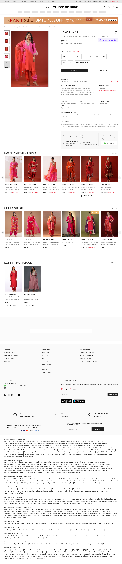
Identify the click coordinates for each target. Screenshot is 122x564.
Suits (40, 499)
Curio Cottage (8, 478)
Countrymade (33, 462)
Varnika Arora (43, 478)
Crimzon (103, 483)
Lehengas (7, 489)
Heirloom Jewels (9, 511)
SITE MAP (83, 367)
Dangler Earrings (22, 513)
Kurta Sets (21, 489)
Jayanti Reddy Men (43, 472)
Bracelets (26, 509)
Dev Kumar (92, 464)
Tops (74, 489)
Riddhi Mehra (22, 447)
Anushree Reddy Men (77, 466)
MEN (14, 1)
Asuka (24, 464)
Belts (95, 513)
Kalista (105, 443)
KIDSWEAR (33, 1)
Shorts (96, 499)
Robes (91, 499)
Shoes (85, 513)
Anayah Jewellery (64, 480)
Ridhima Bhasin (33, 447)
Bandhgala (58, 501)
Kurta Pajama (25, 501)
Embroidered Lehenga (33, 523)
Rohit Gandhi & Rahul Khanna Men (62, 470)
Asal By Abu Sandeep (68, 441)
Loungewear (93, 501)
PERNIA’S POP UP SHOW (11, 355)
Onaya (77, 443)
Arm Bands (100, 509)
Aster (97, 478)
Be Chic (6, 483)
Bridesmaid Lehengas (96, 489)
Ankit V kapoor (44, 462)
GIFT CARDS (45, 361)
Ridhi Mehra (50, 443)
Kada (80, 513)
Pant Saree (104, 491)
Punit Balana (87, 445)
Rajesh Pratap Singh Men (72, 462)
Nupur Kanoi (47, 445)
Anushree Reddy (54, 441)
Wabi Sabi (17, 464)
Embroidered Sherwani (56, 530)
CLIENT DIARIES (46, 372)
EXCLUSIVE (45, 355)
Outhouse (78, 478)
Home (6, 27)
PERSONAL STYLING (48, 367)
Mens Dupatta (67, 501)
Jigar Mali (72, 454)
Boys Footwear (99, 530)
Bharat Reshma (75, 464)
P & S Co (15, 535)
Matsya (6, 454)
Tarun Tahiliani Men (47, 466)
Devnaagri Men (8, 466)
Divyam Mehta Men (56, 462)
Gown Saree (96, 491)
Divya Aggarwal (18, 452)
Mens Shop (42, 503)
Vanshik (83, 462)
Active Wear (71, 503)
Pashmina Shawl (110, 515)
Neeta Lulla (61, 450)
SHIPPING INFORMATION (87, 352)
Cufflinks (113, 501)
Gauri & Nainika (86, 443)
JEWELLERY (23, 1)
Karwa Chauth (97, 544)
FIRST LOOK (51, 1)
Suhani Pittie (78, 483)
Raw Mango (8, 441)
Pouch (15, 515)
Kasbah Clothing (63, 468)
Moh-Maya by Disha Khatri (29, 478)
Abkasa (108, 466)
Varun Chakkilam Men (58, 472)
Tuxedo (43, 501)
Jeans (18, 501)
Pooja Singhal (27, 441)
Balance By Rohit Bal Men (27, 472)
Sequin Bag (92, 515)
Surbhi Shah (7, 452)
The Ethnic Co (57, 464)
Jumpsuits (47, 491)
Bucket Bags (58, 515)
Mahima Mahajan (23, 445)
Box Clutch (100, 515)
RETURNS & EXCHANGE (86, 355)
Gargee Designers (42, 468)
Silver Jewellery (107, 511)
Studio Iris (91, 454)
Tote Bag (74, 515)
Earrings (14, 509)
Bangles (37, 509)
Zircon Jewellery (57, 511)
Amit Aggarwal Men (33, 466)
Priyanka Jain (55, 452)
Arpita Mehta (100, 452)
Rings (31, 509)
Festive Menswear (53, 503)
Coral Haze (13, 483)
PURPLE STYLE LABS (9, 352)
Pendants (19, 511)
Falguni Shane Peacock (88, 441)
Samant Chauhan (109, 450)
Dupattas (63, 491)
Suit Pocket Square (75, 499)
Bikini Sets (28, 491)
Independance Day (19, 544)
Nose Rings (51, 509)
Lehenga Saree (86, 491)
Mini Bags (67, 515)
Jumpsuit (76, 501)
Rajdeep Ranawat (98, 445)
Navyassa (61, 535)
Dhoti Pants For (87, 523)
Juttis (100, 513)
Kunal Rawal (31, 464)
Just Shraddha (24, 480)
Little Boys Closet (51, 535)
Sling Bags (37, 515)
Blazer (73, 530)
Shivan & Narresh (68, 443)
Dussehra (52, 544)
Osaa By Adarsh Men (10, 443)
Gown (60, 489)
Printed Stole (22, 517)
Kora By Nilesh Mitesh (73, 472)
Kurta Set (54, 523)
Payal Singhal (111, 447)
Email (65, 389)
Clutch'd (71, 478)
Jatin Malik (65, 466)
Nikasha (46, 450)
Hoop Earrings (47, 513)
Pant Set (63, 503)
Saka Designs (8, 538)
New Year (106, 544)
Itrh (66, 454)
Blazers (107, 499)
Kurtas (35, 499)
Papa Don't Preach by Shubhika (62, 445)
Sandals (90, 513)
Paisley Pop (69, 483)
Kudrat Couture (75, 468)
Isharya (16, 478)
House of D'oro (35, 480)
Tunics (86, 489)
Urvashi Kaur (19, 456)
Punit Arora (20, 470)
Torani (12, 454)
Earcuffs (74, 509)
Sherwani (29, 499)
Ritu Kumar (42, 447)
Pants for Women (9, 491)
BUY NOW (74, 70)
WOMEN (8, 1)
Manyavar (58, 443)
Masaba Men (101, 468)
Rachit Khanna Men (91, 466)
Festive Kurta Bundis (31, 503)
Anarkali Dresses (69, 523)
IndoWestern (19, 503)
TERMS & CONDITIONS (86, 358)
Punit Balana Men (20, 466)
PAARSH (108, 468)
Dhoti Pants (107, 489)
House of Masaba (89, 452)
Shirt (77, 530)
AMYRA (32, 483)
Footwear (79, 503)
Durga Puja (72, 544)
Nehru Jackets (36, 530)
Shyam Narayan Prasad (32, 452)
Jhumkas (32, 513)
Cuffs (19, 509)
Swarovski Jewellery (44, 511)
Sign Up (97, 429)
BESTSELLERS (46, 352)
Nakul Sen (38, 445)
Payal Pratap (78, 445)
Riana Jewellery (52, 480)
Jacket (68, 530)
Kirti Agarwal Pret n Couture (34, 538)
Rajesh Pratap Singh (10, 447)
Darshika (84, 464)
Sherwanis (47, 489)
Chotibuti (30, 535)
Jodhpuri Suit (36, 501)
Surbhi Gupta (34, 454)
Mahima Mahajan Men (88, 468)
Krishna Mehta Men (103, 464)
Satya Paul (36, 441)
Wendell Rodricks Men (11, 472)
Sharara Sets (68, 489)
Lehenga (22, 523)
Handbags (8, 515)
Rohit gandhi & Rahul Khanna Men (98, 462)
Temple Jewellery (80, 511)
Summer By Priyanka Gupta (27, 443)
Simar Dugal (19, 454)
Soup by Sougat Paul (67, 452)
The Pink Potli (63, 478)
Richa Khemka (59, 454)
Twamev (38, 464)
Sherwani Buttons (9, 501)
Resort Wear (20, 491)
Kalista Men (52, 468)
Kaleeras (68, 509)
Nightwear (70, 491)
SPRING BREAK (102, 470)
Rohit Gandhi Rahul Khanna (23, 450)
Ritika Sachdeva (88, 483)
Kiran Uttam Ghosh (10, 445)
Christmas (80, 544)
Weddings (88, 544)
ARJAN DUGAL (18, 468)
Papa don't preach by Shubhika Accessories (50, 483)
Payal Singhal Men (9, 470)
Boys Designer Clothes (11, 530)
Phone (74, 389)
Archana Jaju (44, 454)
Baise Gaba (41, 443)
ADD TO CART (104, 70)
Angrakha (50, 501)
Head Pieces (82, 509)
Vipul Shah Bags (23, 483)
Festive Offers (18, 493)
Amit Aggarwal (71, 450)
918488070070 (113, 1)
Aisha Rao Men (8, 468)
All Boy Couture (18, 538)
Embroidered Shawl (10, 517)
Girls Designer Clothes (11, 523)
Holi (10, 544)
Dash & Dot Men (14, 462)
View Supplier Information (107, 90)
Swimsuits (55, 491)
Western (11, 503)
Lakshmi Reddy (39, 535)
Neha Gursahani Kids (100, 535)
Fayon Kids (7, 535)
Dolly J (78, 441)
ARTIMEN (101, 466)
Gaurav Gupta (8, 450)
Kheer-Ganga (47, 464)
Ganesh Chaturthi (61, 544)
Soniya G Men (92, 470)
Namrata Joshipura (83, 450)
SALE (43, 358)
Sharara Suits (45, 523)
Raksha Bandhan (34, 544)
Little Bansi (22, 535)
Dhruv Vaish (24, 462)
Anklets (108, 509)
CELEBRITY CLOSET (47, 364)
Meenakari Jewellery (29, 511)
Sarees (28, 489)
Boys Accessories (110, 530)
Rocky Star (101, 441)
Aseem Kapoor (29, 456)
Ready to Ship (8, 493)
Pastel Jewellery (69, 511)
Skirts (35, 491)
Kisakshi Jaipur (70, 32)
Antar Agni (44, 441)
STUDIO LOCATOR (9, 358)
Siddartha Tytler (89, 447)
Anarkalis (14, 489)
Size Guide (76, 51)
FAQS (81, 364)
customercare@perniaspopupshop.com (18, 388)
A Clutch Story (93, 480)
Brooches (90, 503)
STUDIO (41, 1)
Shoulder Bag (82, 515)
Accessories (84, 501)
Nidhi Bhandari (104, 480)
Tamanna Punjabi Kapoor (104, 454)
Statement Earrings (10, 513)
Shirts (23, 499)
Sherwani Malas (104, 501)
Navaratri (44, 544)
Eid (27, 544)
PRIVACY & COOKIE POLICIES (88, 361)
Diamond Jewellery (94, 511)
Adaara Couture (81, 454)
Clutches (114, 513)
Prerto (97, 483)
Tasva (6, 462)
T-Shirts (101, 499)
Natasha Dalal (17, 441)
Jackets (40, 491)
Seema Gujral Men (80, 470)
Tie (85, 503)
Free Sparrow (87, 535)
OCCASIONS (45, 370)
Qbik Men (58, 466)
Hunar (102, 478)
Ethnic (6, 503)
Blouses (77, 491)
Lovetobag (74, 480)
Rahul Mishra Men (30, 470)
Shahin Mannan (9, 456)
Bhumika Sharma (96, 450)
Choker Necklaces (59, 513)
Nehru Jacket (15, 499)
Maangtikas (60, 509)
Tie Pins (65, 499)
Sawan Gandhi (111, 452)
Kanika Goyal (45, 452)
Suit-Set (113, 499)
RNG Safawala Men (44, 470)
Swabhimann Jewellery (11, 480)
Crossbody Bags (47, 515)
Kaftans (79, 489)
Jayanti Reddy (97, 443)
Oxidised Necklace (72, 513)
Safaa (52, 454)
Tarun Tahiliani (101, 447)
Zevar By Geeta (111, 478)
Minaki (43, 480)
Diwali (6, 544)
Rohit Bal (50, 447)
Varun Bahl (53, 450)
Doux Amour (83, 480)
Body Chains (92, 509)
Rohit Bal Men (8, 464)
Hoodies (84, 499)
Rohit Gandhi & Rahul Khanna (63, 447)
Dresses (54, 489)
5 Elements (113, 480)
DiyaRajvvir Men (30, 468)
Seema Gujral (78, 447)
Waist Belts (21, 515)
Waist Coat (57, 499)
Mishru (32, 445)
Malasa (26, 454)
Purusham (66, 464)
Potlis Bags (107, 513)
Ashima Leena (37, 450)
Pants (44, 499)
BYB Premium (48, 538)
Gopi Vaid (79, 452)
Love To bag (53, 478)
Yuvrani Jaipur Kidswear (74, 535)
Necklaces (7, 509)
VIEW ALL (114, 153)
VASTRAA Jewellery (88, 478)
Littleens (110, 535)
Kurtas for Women (37, 489)
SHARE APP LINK (113, 394)
